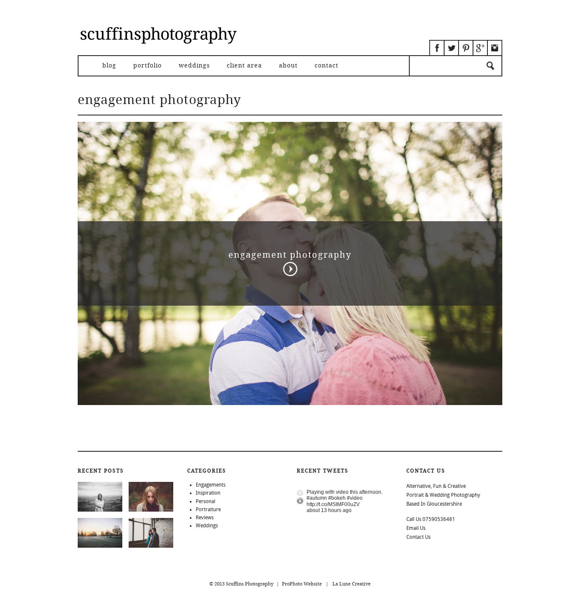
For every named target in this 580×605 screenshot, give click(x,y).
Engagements (210, 485)
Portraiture (208, 509)
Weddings (194, 66)
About (288, 66)
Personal (205, 501)
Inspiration (208, 493)
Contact (326, 66)
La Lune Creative (351, 584)
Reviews (205, 518)
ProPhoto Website (302, 584)
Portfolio (147, 66)
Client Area (244, 66)
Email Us (415, 528)
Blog (109, 66)
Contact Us (418, 537)
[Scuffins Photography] (158, 53)
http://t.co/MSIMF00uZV (333, 504)
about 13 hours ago (329, 510)
